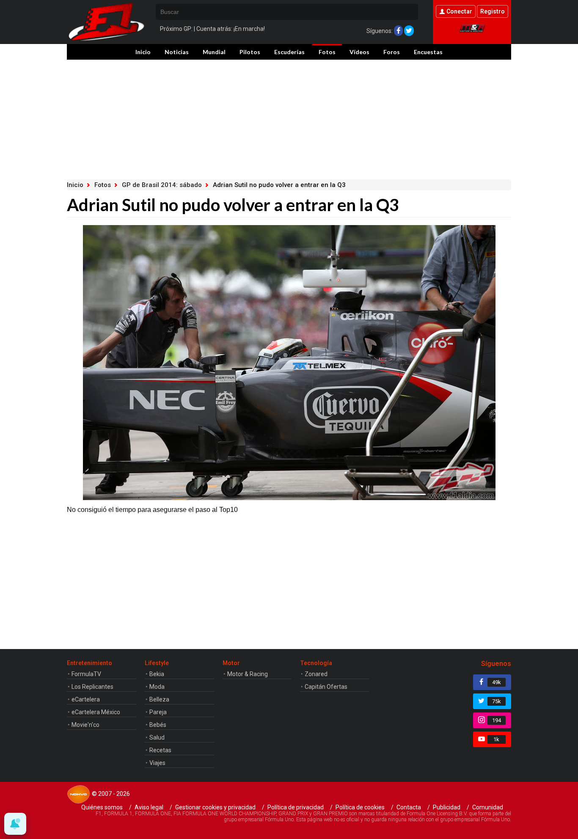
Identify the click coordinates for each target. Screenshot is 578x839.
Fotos (327, 51)
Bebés (157, 724)
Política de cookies (360, 807)
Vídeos (359, 51)
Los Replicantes (92, 686)
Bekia (156, 674)
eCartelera (86, 699)
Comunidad (487, 807)
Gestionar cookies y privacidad (215, 807)
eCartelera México (96, 712)
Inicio (143, 51)
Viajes (157, 762)
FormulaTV (86, 674)
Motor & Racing (247, 674)
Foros (391, 51)
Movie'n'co (85, 724)
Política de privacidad (295, 807)
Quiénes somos (102, 807)
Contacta (408, 807)
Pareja (158, 712)
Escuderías (289, 51)
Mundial (214, 51)
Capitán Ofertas (326, 686)
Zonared (316, 674)
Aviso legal (149, 807)
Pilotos (249, 51)
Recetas (160, 750)
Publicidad (446, 807)
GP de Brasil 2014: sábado (162, 185)
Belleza (159, 699)
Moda (157, 686)
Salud (157, 737)
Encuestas (428, 51)
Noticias (177, 51)
